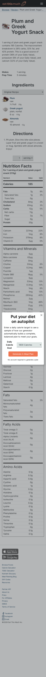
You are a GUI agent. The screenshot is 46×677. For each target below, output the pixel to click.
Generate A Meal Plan (23, 354)
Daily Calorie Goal (9, 344)
